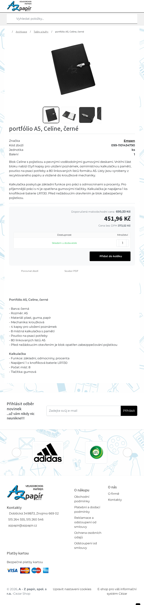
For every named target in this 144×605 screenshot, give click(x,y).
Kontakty (115, 500)
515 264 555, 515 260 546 (26, 519)
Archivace (21, 31)
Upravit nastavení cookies (72, 589)
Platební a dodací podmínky (87, 509)
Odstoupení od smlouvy (85, 546)
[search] (10, 18)
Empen (129, 141)
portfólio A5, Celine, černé (69, 31)
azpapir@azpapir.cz (22, 525)
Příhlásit (129, 410)
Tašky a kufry (41, 31)
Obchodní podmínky (82, 499)
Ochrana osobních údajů (87, 535)
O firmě (113, 493)
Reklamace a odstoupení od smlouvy (85, 522)
